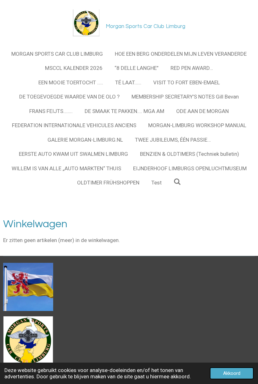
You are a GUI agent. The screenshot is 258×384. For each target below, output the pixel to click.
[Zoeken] (177, 182)
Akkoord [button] (231, 373)
